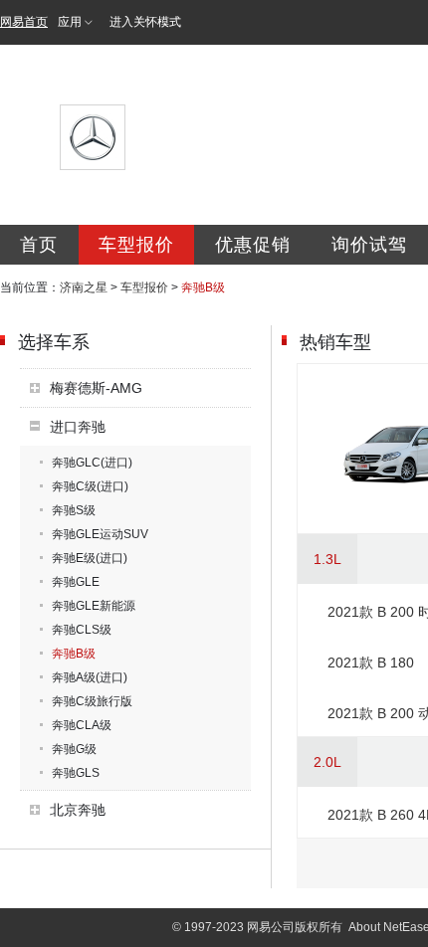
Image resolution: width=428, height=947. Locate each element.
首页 (39, 245)
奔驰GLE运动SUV (100, 534)
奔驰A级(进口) (89, 677)
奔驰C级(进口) (90, 486)
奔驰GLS (76, 773)
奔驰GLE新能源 (93, 606)
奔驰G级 (74, 749)
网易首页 (24, 22)
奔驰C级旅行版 (92, 701)
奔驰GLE (76, 582)
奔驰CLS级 (81, 630)
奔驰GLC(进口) (92, 463)
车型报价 (136, 245)
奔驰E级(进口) (89, 558)
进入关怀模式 (145, 22)
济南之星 (83, 287)
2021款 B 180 (370, 662)
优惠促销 (253, 245)
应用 (70, 22)
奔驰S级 (74, 510)
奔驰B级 (74, 654)
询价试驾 (369, 245)
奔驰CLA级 (81, 725)
